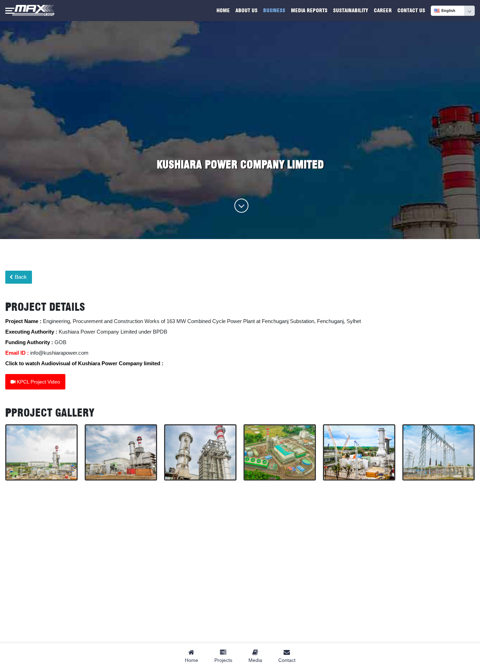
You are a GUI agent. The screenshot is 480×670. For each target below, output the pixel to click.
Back (20, 277)
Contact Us (411, 10)
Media (255, 660)
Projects (223, 660)
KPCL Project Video (37, 382)
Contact (287, 660)
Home (223, 10)
